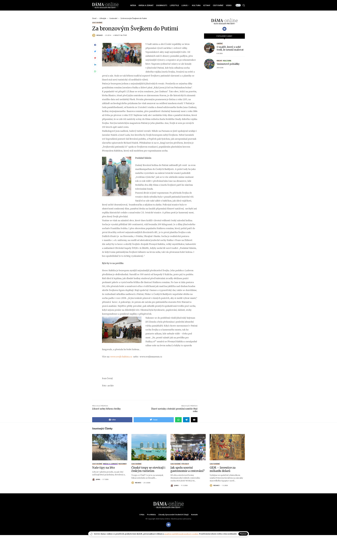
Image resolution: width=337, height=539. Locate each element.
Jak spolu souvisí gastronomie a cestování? (187, 469)
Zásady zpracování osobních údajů (173, 515)
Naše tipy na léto (103, 467)
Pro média (151, 515)
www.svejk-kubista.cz (121, 356)
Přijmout (243, 534)
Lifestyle (103, 18)
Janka (98, 479)
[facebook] (168, 524)
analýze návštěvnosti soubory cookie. (181, 534)
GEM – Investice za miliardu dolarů (223, 469)
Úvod (94, 18)
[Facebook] (224, 29)
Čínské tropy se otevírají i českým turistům (148, 469)
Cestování (113, 18)
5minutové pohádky (228, 64)
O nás (141, 515)
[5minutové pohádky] (209, 64)
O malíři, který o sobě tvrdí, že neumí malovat (230, 48)
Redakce (99, 35)
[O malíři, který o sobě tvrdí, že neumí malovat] (209, 48)
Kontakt (194, 515)
